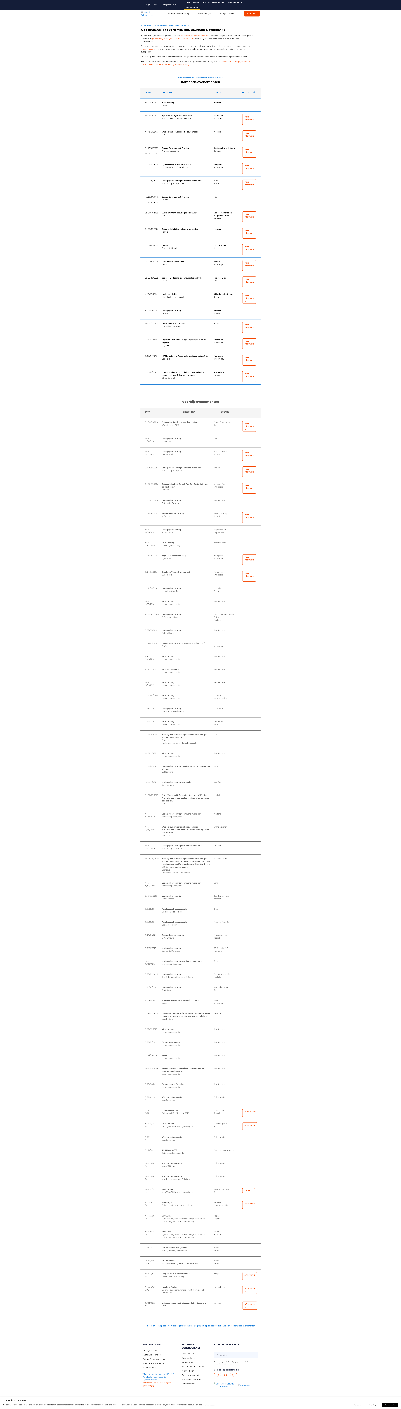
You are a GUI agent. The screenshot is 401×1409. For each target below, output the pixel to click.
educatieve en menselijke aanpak (195, 35)
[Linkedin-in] (259, 4)
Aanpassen (358, 1405)
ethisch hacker (147, 49)
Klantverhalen (235, 2)
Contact (252, 13)
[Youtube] (234, 1375)
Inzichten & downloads (213, 2)
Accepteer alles (390, 1405)
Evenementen (192, 7)
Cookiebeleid (210, 1405)
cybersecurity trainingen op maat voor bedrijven (172, 38)
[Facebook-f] (255, 4)
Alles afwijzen (373, 1405)
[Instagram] (228, 1375)
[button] (179, 13)
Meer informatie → (249, 120)
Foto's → (249, 1190)
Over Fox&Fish (192, 2)
